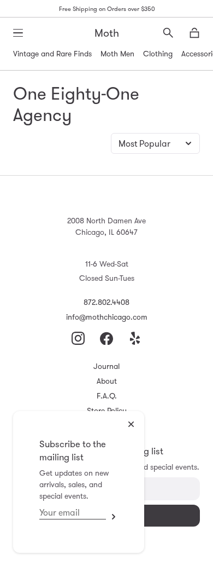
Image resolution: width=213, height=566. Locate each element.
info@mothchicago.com (106, 316)
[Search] (168, 33)
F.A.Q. (107, 395)
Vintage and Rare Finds (52, 53)
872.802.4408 (106, 302)
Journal (106, 366)
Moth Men (117, 53)
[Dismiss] (131, 424)
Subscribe (112, 516)
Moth (106, 33)
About (107, 381)
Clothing (158, 53)
